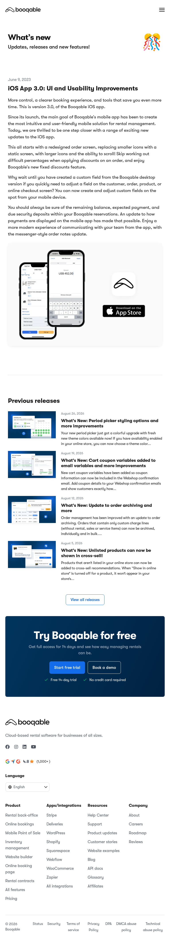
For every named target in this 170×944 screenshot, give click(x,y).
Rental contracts (19, 881)
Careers (136, 824)
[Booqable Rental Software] (23, 10)
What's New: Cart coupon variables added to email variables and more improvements (108, 463)
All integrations (59, 886)
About (134, 815)
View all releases (85, 599)
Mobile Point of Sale (22, 833)
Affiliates (95, 886)
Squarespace (58, 850)
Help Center (98, 815)
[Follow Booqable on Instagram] (16, 747)
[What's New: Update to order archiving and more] (32, 511)
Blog (91, 859)
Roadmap (138, 833)
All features (15, 889)
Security (53, 924)
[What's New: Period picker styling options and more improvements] (32, 427)
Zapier (52, 877)
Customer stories (102, 842)
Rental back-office (21, 815)
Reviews (136, 842)
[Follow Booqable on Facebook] (7, 747)
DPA (108, 924)
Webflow (54, 859)
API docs (95, 868)
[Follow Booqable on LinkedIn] (25, 747)
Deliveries (54, 824)
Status (38, 924)
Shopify (53, 842)
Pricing (11, 898)
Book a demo (104, 667)
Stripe (51, 815)
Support (95, 824)
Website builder (19, 857)
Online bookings (19, 824)
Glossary (96, 877)
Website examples (104, 850)
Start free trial (67, 667)
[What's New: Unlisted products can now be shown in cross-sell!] (32, 556)
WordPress (55, 833)
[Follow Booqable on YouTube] (33, 747)
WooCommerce (60, 868)
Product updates (102, 833)
